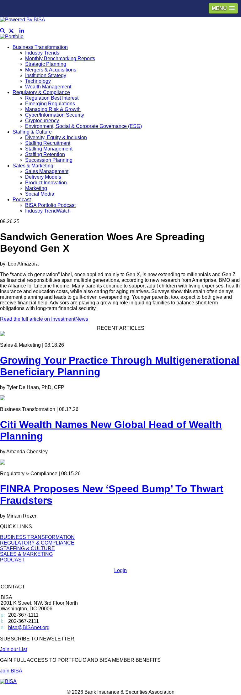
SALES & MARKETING (26, 554)
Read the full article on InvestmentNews (44, 319)
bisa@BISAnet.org (29, 627)
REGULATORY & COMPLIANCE (37, 542)
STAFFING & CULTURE (27, 548)
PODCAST (12, 559)
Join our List (13, 649)
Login (120, 570)
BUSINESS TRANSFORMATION (37, 537)
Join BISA (11, 670)
